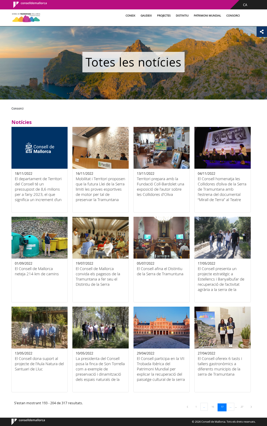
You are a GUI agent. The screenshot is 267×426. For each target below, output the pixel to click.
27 (243, 406)
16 (214, 406)
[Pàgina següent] (251, 406)
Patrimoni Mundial (207, 15)
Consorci (233, 15)
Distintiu (182, 15)
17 (224, 406)
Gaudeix (146, 15)
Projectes (164, 15)
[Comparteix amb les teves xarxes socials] (262, 32)
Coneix (130, 15)
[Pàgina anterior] (187, 406)
